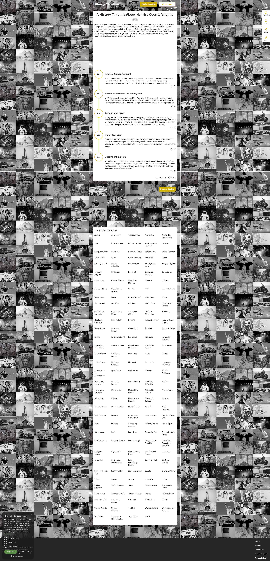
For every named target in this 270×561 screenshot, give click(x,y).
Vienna (165, 499)
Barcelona (115, 252)
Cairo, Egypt (166, 272)
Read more (7, 534)
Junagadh (149, 337)
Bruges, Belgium (168, 263)
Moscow (165, 398)
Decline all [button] (25, 551)
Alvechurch (115, 235)
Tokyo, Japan (99, 494)
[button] (18, 556)
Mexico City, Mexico (133, 391)
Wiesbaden (98, 516)
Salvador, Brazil (151, 460)
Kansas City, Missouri (167, 338)
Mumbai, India (134, 407)
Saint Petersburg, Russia (133, 462)
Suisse (164, 479)
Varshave (132, 499)
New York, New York (168, 416)
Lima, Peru (132, 354)
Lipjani (165, 354)
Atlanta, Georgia (134, 243)
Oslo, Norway (99, 432)
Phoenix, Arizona (118, 440)
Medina (165, 381)
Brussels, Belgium (98, 273)
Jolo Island (132, 337)
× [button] (31, 514)
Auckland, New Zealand (151, 244)
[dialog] (18, 535)
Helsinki (131, 320)
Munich (148, 407)
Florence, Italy (100, 303)
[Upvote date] (171, 86)
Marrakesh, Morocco (99, 382)
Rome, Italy (166, 451)
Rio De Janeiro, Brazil (134, 452)
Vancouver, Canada (115, 500)
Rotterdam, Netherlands (116, 461)
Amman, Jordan (134, 235)
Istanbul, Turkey (168, 328)
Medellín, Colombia (149, 382)
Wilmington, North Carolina (117, 517)
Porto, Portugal (134, 440)
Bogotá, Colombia (115, 264)
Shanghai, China (168, 471)
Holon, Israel (99, 328)
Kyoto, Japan (167, 345)
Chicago (165, 280)
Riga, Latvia (116, 451)
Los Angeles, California (167, 363)
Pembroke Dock (151, 432)
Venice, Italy (150, 499)
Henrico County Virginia (168, 321)
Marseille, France (115, 382)
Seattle (148, 471)
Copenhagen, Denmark (116, 290)
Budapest (132, 272)
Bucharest (115, 272)
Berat (113, 257)
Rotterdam (98, 460)
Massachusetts (134, 381)
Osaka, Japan (167, 424)
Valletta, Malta (168, 494)
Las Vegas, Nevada (115, 355)
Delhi (147, 289)
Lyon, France (116, 370)
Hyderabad (132, 328)
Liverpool (132, 362)
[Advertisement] (135, 53)
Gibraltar (132, 303)
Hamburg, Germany (98, 321)
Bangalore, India (101, 252)
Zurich (147, 516)
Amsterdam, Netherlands (167, 236)
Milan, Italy (99, 398)
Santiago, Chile (117, 471)
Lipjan (147, 354)
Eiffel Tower (150, 297)
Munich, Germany (165, 408)
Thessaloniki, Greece (167, 486)
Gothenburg (150, 303)
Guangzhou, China (133, 312)
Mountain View (117, 407)
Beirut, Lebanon (168, 252)
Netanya (114, 415)
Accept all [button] (11, 551)
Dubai (113, 297)
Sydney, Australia (98, 486)
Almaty (97, 235)
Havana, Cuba (116, 320)
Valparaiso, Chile (101, 499)
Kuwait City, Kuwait (150, 346)
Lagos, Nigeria (100, 354)
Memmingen (116, 390)
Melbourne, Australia (99, 391)
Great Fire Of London (167, 304)
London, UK (149, 362)
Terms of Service (261, 554)
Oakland (114, 424)
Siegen (114, 479)
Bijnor (164, 257)
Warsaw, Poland (151, 508)
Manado (148, 370)
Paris (113, 432)
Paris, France (133, 432)
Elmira (164, 297)
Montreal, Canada (149, 399)
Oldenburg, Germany (133, 425)
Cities (135, 20)
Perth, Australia (100, 440)
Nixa (96, 424)
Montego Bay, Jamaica (133, 399)
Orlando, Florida (151, 424)
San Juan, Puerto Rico (101, 472)
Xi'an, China (133, 516)
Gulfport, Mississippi (149, 312)
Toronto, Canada (117, 494)
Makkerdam (133, 370)
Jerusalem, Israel (118, 337)
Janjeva (97, 337)
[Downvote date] (175, 86)
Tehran (131, 485)
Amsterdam (149, 235)
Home (257, 541)
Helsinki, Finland (152, 320)
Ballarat (165, 243)
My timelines (167, 4)
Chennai (148, 280)
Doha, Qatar (99, 297)
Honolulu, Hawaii (115, 329)
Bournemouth (133, 263)
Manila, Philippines (166, 371)
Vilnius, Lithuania (115, 509)
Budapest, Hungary (149, 273)
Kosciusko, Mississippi (99, 346)
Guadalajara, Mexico (116, 312)
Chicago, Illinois (100, 289)
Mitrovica (115, 398)
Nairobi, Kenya (100, 415)
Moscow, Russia (100, 407)
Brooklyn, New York (151, 264)
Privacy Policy (260, 558)
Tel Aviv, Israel (151, 485)
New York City (150, 415)
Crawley (131, 289)
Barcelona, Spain (135, 252)
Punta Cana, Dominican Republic (167, 443)
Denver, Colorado (168, 289)
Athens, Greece (117, 243)
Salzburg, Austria (166, 461)
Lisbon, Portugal (101, 362)
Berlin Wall (149, 257)
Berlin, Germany (134, 257)
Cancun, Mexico (117, 280)
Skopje (131, 479)
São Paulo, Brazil (135, 471)
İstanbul (148, 328)
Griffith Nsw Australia (99, 312)
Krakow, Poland (117, 345)
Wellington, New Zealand (169, 509)
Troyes (148, 494)
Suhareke (149, 479)
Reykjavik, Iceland (98, 452)
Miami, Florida (167, 390)
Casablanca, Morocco (133, 281)
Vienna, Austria (100, 508)
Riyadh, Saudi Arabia (150, 452)
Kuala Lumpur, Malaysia (134, 346)
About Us (258, 545)
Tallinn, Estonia (117, 485)
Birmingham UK (100, 263)
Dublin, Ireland (134, 297)
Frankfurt (115, 303)
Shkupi (97, 479)
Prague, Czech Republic (151, 441)
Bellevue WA (99, 257)
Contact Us (259, 549)
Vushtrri (131, 508)
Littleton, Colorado (115, 363)
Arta (96, 243)
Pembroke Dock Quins (168, 433)
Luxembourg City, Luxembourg (99, 373)
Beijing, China (150, 252)
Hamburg (165, 311)
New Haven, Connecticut (133, 416)
